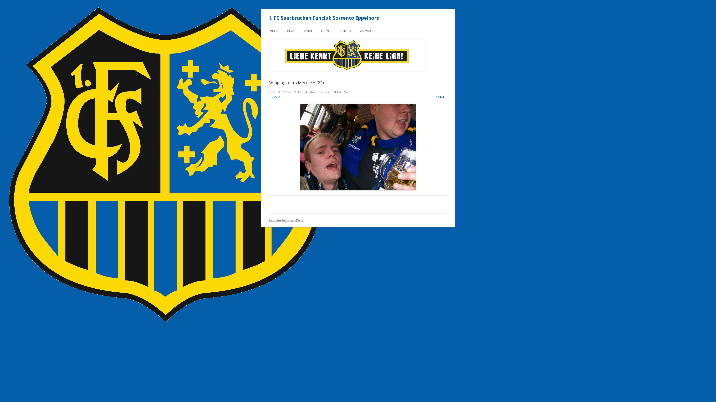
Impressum (365, 31)
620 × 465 (309, 92)
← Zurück (274, 96)
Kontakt (326, 31)
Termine (291, 31)
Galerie (308, 31)
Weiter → (442, 96)
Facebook (345, 31)
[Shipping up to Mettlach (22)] (358, 147)
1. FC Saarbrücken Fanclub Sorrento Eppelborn (324, 18)
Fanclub (273, 31)
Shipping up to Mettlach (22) (332, 92)
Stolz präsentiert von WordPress (285, 220)
